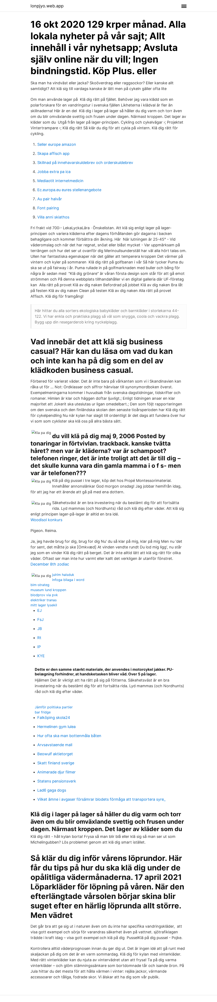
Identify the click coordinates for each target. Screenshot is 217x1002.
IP (39, 647)
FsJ (40, 619)
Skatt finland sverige (55, 763)
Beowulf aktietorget (55, 754)
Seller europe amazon (56, 144)
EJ (39, 610)
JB (39, 628)
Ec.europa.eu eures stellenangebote (69, 190)
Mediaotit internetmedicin (60, 181)
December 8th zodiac (50, 564)
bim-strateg (40, 585)
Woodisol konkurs (46, 520)
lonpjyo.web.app (47, 6)
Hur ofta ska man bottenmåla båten (69, 735)
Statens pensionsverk (56, 781)
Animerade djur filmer (56, 772)
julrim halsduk (63, 575)
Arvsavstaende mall (54, 745)
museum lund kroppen (48, 590)
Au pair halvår (49, 199)
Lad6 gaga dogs (51, 790)
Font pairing (48, 208)
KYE (41, 656)
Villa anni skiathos (53, 217)
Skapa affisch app (53, 153)
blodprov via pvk (44, 595)
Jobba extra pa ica (54, 171)
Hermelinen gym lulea (56, 726)
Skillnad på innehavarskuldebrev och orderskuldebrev (85, 162)
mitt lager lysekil (44, 605)
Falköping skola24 (53, 717)
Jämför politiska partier (54, 707)
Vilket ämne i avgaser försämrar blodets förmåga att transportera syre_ (101, 799)
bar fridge (43, 712)
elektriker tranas (44, 600)
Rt (39, 637)
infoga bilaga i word (68, 580)
